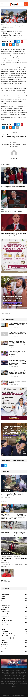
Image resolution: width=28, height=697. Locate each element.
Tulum (3, 640)
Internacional (4, 609)
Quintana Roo (4, 620)
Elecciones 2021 (6, 603)
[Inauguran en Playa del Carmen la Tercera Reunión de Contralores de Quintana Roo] (4, 353)
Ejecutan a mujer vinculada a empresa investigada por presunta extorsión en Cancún (7, 516)
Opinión (3, 618)
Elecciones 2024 (6, 607)
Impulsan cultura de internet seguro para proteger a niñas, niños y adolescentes (18, 325)
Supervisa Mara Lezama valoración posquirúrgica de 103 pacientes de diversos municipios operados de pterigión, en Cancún (17, 373)
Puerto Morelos (6, 638)
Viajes (3, 596)
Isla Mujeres (5, 631)
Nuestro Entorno (5, 616)
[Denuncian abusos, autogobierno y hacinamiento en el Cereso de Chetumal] (7, 573)
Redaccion (4, 37)
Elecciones (3, 600)
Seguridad (3, 644)
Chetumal (4, 627)
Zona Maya (5, 642)
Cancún (4, 625)
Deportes (3, 598)
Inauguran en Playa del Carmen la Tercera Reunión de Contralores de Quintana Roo (17, 353)
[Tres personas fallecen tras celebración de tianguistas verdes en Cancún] (14, 546)
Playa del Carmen (6, 636)
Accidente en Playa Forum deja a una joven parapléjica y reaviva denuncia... (7, 533)
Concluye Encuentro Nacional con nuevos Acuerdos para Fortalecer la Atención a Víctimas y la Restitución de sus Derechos (17, 362)
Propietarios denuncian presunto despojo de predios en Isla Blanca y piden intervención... (20, 533)
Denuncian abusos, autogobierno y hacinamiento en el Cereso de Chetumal (6, 581)
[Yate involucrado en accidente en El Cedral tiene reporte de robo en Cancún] (20, 508)
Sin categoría (4, 646)
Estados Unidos (6, 611)
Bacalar (4, 622)
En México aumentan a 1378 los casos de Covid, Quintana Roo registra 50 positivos (13, 234)
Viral (2, 651)
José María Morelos (7, 633)
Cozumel (4, 629)
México (2, 29)
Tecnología (3, 649)
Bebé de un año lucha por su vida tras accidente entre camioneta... (12, 495)
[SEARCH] (25, 313)
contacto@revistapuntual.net (16, 689)
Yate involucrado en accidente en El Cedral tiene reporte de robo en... (20, 516)
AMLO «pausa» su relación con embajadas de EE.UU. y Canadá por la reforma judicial (13, 210)
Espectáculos (5, 594)
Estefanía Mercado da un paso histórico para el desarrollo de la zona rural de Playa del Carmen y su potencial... (17, 343)
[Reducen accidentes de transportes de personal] (4, 383)
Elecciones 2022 (6, 605)
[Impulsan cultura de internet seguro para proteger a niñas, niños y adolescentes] (4, 325)
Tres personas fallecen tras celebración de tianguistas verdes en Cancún (14, 558)
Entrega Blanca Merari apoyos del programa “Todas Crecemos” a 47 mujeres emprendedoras (17, 334)
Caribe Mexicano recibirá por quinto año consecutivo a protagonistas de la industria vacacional (14, 136)
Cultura (2, 592)
